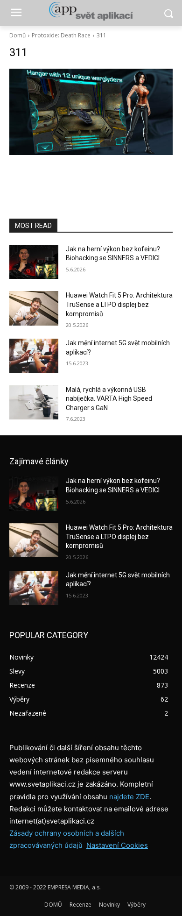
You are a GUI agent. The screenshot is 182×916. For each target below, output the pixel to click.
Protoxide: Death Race (61, 35)
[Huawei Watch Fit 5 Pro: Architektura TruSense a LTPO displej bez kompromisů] (33, 308)
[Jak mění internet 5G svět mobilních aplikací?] (33, 356)
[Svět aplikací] (91, 11)
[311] (91, 112)
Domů (17, 35)
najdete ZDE (129, 796)
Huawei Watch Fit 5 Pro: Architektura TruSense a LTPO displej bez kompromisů (119, 304)
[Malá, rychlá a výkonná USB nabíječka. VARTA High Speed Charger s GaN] (33, 402)
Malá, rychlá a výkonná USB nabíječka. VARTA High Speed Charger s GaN (109, 399)
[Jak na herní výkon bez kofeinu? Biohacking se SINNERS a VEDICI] (33, 262)
